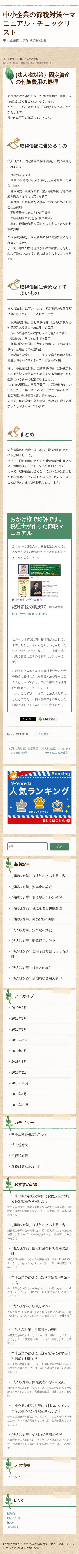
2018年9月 (19, 1051)
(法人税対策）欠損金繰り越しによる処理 (39, 954)
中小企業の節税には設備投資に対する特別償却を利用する (41, 1355)
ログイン (18, 1477)
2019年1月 (19, 1029)
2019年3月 (19, 1008)
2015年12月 (20, 1105)
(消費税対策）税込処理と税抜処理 (36, 908)
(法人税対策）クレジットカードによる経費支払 (54, 753)
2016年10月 (20, 1083)
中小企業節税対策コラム (29, 1134)
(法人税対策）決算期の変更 (31, 930)
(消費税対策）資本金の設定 (31, 887)
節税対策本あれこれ (26, 1166)
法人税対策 (42, 733)
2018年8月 (19, 1061)
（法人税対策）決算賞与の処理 (34, 1330)
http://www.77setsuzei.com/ (29, 613)
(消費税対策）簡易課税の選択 (33, 919)
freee (10, 1522)
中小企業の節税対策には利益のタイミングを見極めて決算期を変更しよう (41, 1408)
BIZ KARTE (14, 1518)
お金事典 (13, 1527)
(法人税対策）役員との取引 (31, 967)
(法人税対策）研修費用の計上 (33, 941)
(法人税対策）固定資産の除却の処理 (38, 1382)
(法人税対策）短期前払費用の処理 (36, 978)
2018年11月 (19, 1040)
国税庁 (11, 1513)
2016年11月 (19, 1072)
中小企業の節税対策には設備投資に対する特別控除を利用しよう (41, 1198)
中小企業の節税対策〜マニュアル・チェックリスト (39, 23)
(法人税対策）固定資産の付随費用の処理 (39, 1250)
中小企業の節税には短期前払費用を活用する (41, 1279)
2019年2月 (19, 1018)
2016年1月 (19, 1094)
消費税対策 (19, 1156)
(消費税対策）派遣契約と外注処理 (36, 897)
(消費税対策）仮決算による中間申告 (38, 876)
